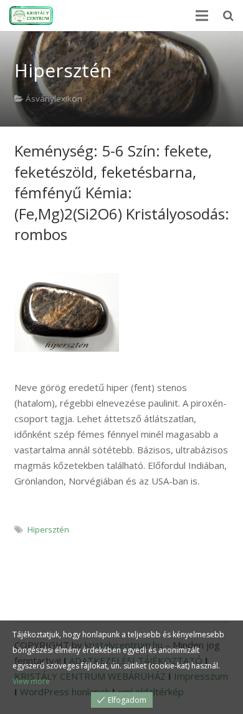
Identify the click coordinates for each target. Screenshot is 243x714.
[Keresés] (228, 15)
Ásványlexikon (54, 98)
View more (31, 681)
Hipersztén (48, 529)
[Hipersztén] (67, 312)
